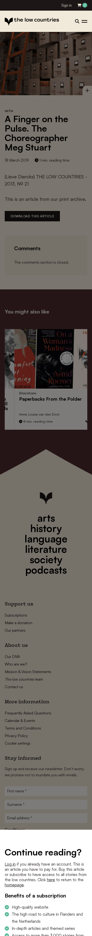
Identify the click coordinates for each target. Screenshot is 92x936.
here (51, 879)
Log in (10, 864)
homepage (14, 884)
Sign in (66, 5)
